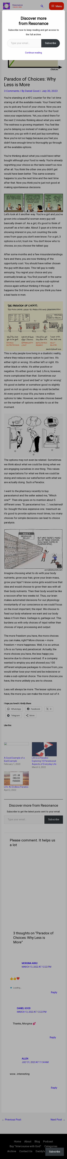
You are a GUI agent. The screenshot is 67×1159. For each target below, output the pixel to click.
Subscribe (50, 43)
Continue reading (33, 52)
